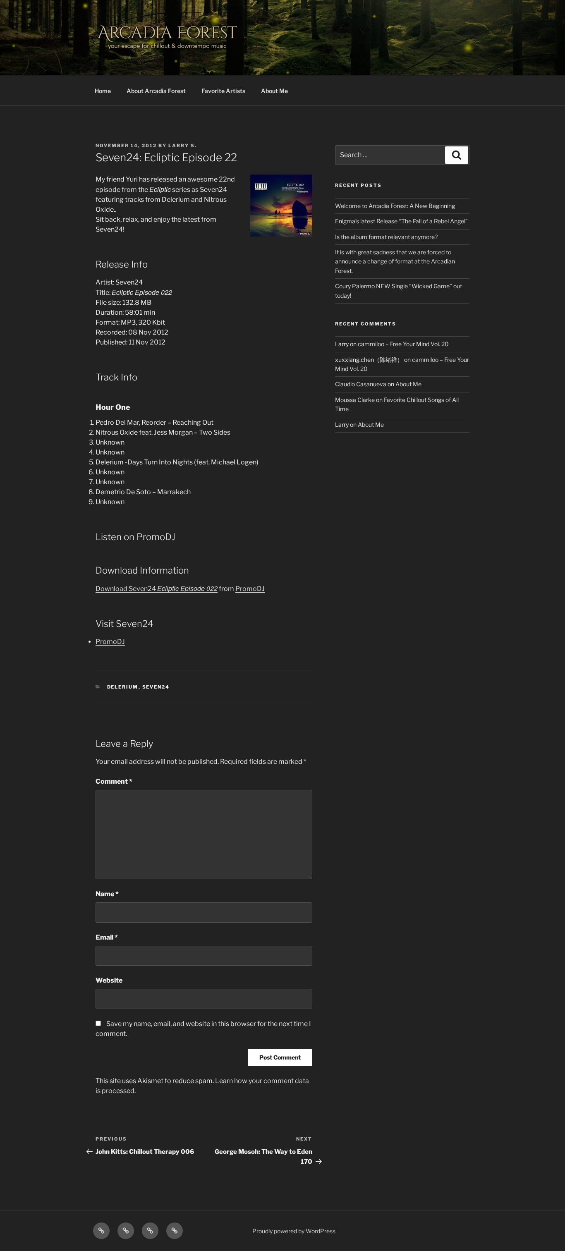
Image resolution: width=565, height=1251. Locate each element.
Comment (114, 781)
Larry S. (182, 145)
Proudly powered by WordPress (293, 1230)
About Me (274, 90)
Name (107, 894)
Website (109, 980)
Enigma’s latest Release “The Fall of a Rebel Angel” (401, 221)
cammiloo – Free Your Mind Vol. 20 (403, 343)
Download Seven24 (157, 589)
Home (103, 90)
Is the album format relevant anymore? (386, 236)
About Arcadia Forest (156, 90)
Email (107, 937)
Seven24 (156, 687)
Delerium (123, 687)
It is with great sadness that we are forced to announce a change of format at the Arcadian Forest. (395, 261)
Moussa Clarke (355, 399)
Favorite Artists (223, 90)
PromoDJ (250, 589)
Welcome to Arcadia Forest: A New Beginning (395, 205)
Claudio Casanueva (360, 383)
